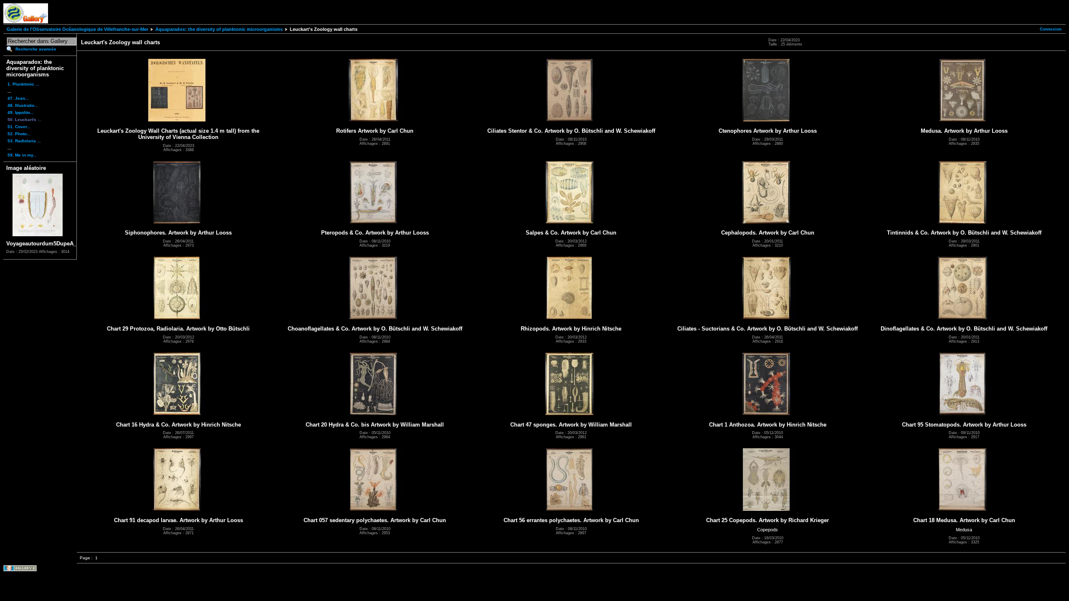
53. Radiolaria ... (24, 141)
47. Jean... (18, 98)
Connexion (1050, 29)
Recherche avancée (35, 49)
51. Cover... (19, 126)
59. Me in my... (22, 155)
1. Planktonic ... (23, 84)
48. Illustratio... (23, 105)
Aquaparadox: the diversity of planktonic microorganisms (219, 29)
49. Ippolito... (21, 112)
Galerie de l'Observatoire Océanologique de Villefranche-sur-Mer (77, 29)
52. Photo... (19, 133)
